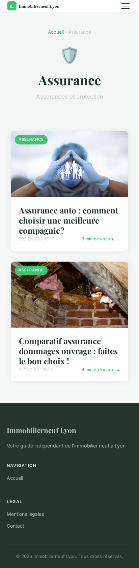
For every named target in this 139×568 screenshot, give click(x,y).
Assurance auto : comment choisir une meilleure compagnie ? (68, 220)
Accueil (56, 32)
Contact (15, 526)
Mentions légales (25, 514)
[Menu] (125, 6)
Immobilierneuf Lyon (41, 430)
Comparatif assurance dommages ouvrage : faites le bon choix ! (68, 350)
